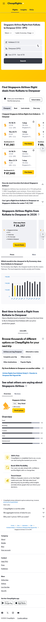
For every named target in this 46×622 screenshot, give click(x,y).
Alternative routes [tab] (32, 352)
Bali (31, 525)
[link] (19, 245)
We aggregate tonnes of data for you (17, 513)
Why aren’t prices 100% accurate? (16, 517)
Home (12, 525)
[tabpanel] (23, 283)
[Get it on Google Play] (7, 603)
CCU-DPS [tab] (23, 331)
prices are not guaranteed (10, 502)
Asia (18, 525)
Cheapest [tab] (6, 108)
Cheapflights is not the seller (14, 509)
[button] (3, 3)
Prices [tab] (12, 254)
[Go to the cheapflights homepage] (16, 3)
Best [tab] (15, 108)
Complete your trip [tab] (10, 357)
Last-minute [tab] (25, 108)
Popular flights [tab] (26, 362)
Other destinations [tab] (10, 362)
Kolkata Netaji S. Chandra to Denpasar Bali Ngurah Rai (21, 527)
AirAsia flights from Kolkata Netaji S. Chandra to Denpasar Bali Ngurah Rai (19, 374)
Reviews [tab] (18, 394)
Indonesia (25, 525)
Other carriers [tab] (26, 357)
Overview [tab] (7, 394)
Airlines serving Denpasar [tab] (12, 352)
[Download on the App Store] (21, 603)
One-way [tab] (36, 108)
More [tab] (34, 254)
